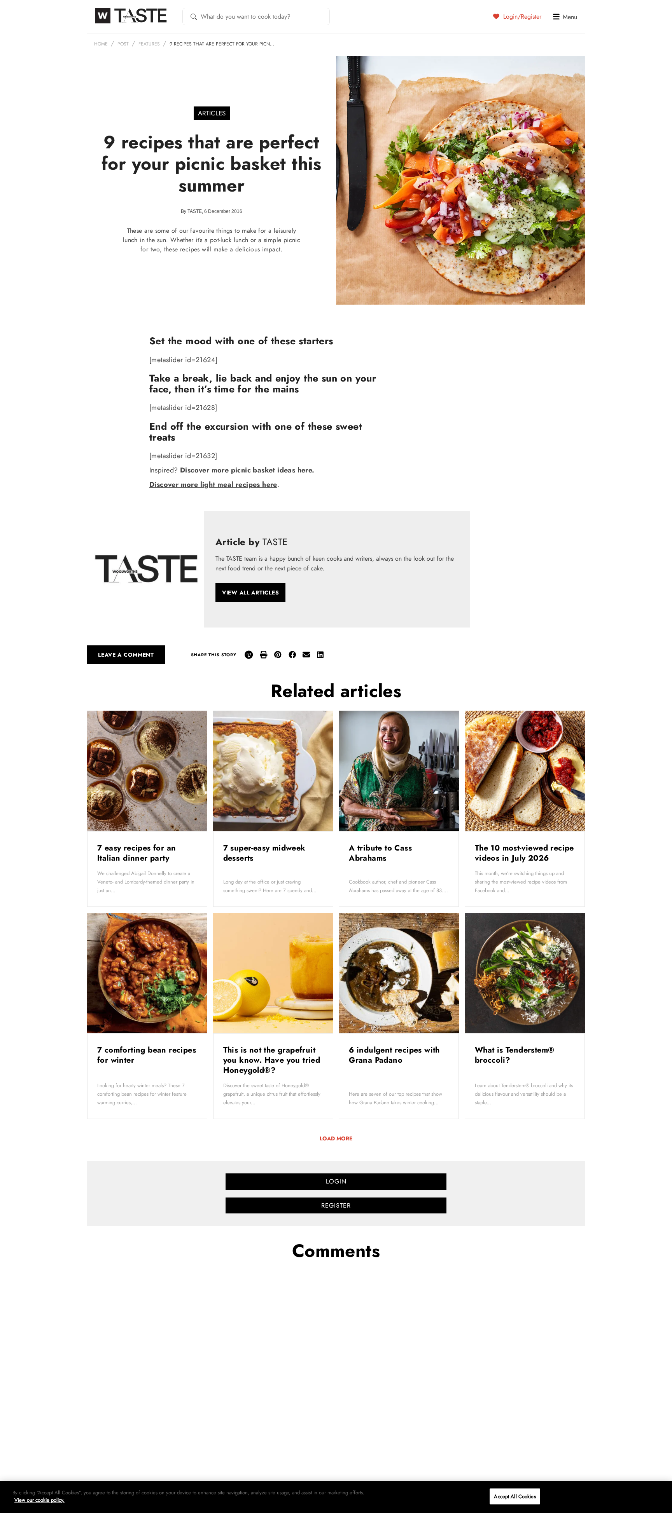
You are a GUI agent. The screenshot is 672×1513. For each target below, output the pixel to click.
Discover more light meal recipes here (213, 484)
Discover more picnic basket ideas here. (247, 470)
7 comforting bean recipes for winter (146, 1055)
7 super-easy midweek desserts (264, 853)
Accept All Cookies (515, 1496)
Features (149, 43)
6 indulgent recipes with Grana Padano (394, 1055)
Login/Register (521, 16)
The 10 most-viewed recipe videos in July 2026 (524, 853)
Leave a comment (126, 655)
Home (101, 43)
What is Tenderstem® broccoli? (515, 1055)
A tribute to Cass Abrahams (380, 853)
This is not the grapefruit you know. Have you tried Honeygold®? (271, 1060)
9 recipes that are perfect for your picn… (222, 43)
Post (123, 43)
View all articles (250, 592)
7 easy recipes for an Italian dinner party (136, 853)
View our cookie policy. (39, 1500)
